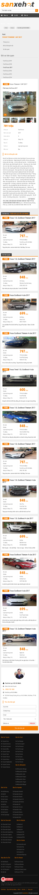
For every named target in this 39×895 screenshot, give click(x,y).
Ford (6, 28)
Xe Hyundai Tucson (18, 807)
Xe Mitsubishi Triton (21, 779)
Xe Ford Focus (19, 751)
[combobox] (19, 719)
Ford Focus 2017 (7, 67)
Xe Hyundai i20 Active (18, 802)
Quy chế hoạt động (11, 889)
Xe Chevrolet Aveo (6, 827)
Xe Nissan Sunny (19, 861)
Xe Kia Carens (4, 796)
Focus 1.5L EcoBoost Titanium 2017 (19, 218)
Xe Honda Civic (20, 849)
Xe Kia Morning (5, 791)
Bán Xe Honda (21, 840)
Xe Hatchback (4, 861)
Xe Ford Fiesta (19, 754)
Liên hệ (23, 889)
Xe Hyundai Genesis (18, 814)
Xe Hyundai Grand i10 (18, 799)
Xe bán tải (3, 872)
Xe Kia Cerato (4, 799)
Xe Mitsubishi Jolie (20, 774)
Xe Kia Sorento (5, 807)
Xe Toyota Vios (5, 741)
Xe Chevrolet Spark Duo (7, 832)
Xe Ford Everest (19, 746)
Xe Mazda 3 (20, 827)
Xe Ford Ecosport (20, 744)
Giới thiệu (3, 889)
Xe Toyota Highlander (6, 762)
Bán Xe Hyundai (17, 787)
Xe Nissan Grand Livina (20, 869)
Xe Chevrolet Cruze (6, 824)
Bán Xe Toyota (5, 737)
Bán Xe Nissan (19, 858)
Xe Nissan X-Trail (19, 872)
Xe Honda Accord (21, 844)
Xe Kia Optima (4, 809)
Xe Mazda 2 (20, 824)
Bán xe (26, 15)
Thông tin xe (6, 42)
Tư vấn (15, 19)
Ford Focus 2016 (7, 70)
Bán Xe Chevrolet (6, 820)
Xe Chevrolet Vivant (6, 842)
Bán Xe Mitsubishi (20, 765)
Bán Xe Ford (19, 737)
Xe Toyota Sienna (5, 767)
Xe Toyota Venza (5, 756)
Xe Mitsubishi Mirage (21, 784)
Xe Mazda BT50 (21, 837)
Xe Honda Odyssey (21, 854)
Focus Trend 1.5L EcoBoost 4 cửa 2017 (18, 370)
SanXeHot (25, 893)
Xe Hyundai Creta (17, 809)
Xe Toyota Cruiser (5, 764)
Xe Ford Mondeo (20, 759)
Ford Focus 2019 (7, 61)
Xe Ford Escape (19, 749)
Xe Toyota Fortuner (6, 746)
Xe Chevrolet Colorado (7, 837)
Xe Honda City (20, 847)
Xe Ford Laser (19, 756)
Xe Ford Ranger (19, 741)
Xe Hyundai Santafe (18, 791)
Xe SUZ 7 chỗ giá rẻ (6, 867)
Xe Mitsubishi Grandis (21, 771)
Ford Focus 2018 (7, 64)
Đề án (19, 889)
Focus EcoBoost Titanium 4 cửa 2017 (20, 333)
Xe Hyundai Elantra (17, 812)
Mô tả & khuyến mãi (8, 45)
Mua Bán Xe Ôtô (5, 858)
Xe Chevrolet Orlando (6, 840)
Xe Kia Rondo (4, 812)
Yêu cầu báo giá (19, 728)
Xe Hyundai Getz (17, 817)
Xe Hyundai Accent (17, 794)
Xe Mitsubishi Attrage (21, 769)
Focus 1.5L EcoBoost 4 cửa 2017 (18, 518)
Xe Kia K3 (3, 794)
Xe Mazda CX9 (20, 834)
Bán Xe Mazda (21, 820)
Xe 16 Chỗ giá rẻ (5, 869)
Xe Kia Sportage (5, 814)
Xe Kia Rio (3, 804)
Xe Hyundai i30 (16, 804)
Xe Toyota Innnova (6, 744)
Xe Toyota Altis (5, 749)
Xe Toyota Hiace (5, 759)
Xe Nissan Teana (19, 867)
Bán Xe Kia (4, 787)
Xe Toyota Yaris (5, 754)
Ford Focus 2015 (7, 74)
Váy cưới (30, 889)
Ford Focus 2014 (7, 77)
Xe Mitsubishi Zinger (21, 782)
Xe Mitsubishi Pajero (21, 776)
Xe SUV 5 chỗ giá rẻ (6, 864)
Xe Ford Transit (19, 762)
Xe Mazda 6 (20, 829)
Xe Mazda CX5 (20, 832)
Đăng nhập (10, 23)
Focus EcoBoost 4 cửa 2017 (17, 295)
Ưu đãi (16, 15)
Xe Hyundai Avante (17, 796)
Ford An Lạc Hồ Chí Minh (23, 28)
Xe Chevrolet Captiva (6, 834)
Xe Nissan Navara (19, 864)
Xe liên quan (6, 49)
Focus (12, 28)
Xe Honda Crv (20, 852)
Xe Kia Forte (4, 802)
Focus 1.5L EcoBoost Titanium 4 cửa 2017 (19, 481)
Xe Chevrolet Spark (6, 829)
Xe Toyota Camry (5, 751)
